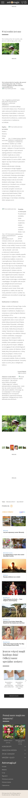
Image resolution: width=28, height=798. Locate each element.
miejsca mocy (10, 501)
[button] (2, 2)
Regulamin (5, 776)
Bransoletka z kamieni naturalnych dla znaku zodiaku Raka (19, 685)
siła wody (20, 501)
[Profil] (25, 2)
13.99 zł (8, 742)
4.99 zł (20, 744)
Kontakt (4, 766)
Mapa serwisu (5, 785)
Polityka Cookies (6, 782)
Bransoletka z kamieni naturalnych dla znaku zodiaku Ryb (9, 685)
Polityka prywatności (7, 779)
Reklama (4, 769)
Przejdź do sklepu (14, 695)
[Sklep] (21, 2)
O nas (3, 772)
